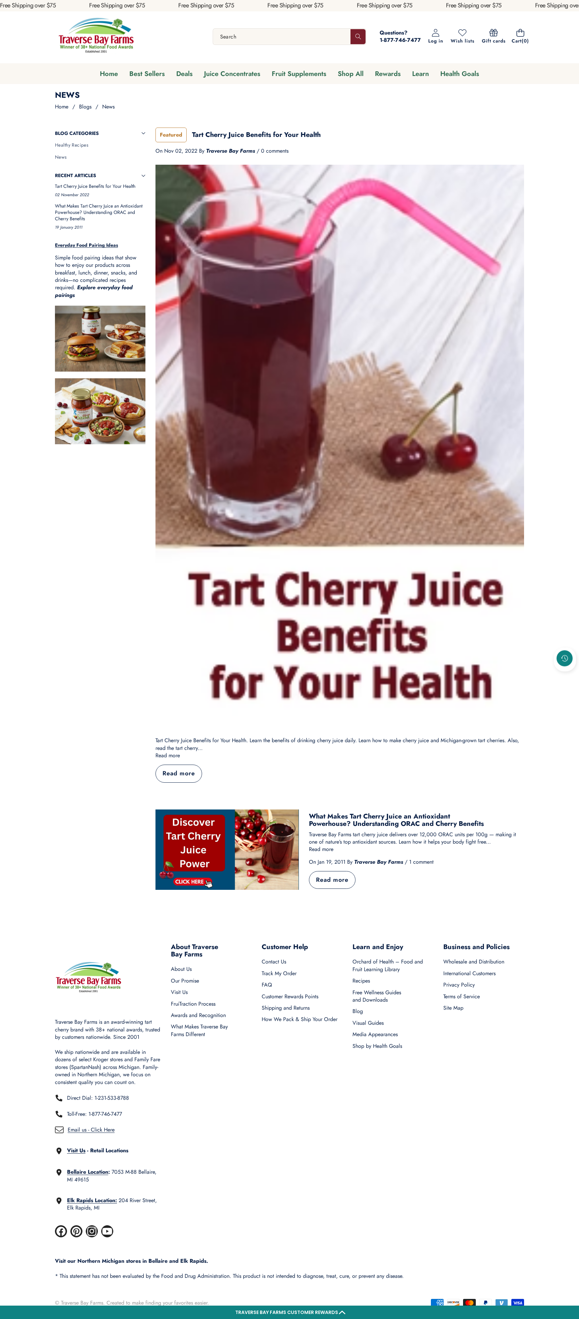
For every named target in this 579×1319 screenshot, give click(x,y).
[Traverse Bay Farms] (96, 36)
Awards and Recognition (198, 1015)
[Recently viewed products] (565, 658)
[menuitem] (100, 145)
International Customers (469, 973)
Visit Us (179, 992)
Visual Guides (368, 1023)
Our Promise (185, 981)
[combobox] (289, 36)
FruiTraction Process (193, 1004)
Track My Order (279, 973)
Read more (167, 755)
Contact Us (274, 961)
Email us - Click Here (91, 1130)
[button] (289, 1312)
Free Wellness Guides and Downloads (376, 996)
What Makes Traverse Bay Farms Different (199, 1030)
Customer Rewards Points (290, 996)
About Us (181, 969)
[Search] (358, 36)
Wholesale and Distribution (473, 961)
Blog (357, 1011)
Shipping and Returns (286, 1008)
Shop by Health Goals (377, 1046)
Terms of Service (461, 996)
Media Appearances (375, 1034)
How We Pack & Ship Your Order (299, 1019)
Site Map (453, 1008)
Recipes (361, 981)
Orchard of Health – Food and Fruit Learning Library (387, 965)
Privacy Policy (459, 985)
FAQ (267, 985)
